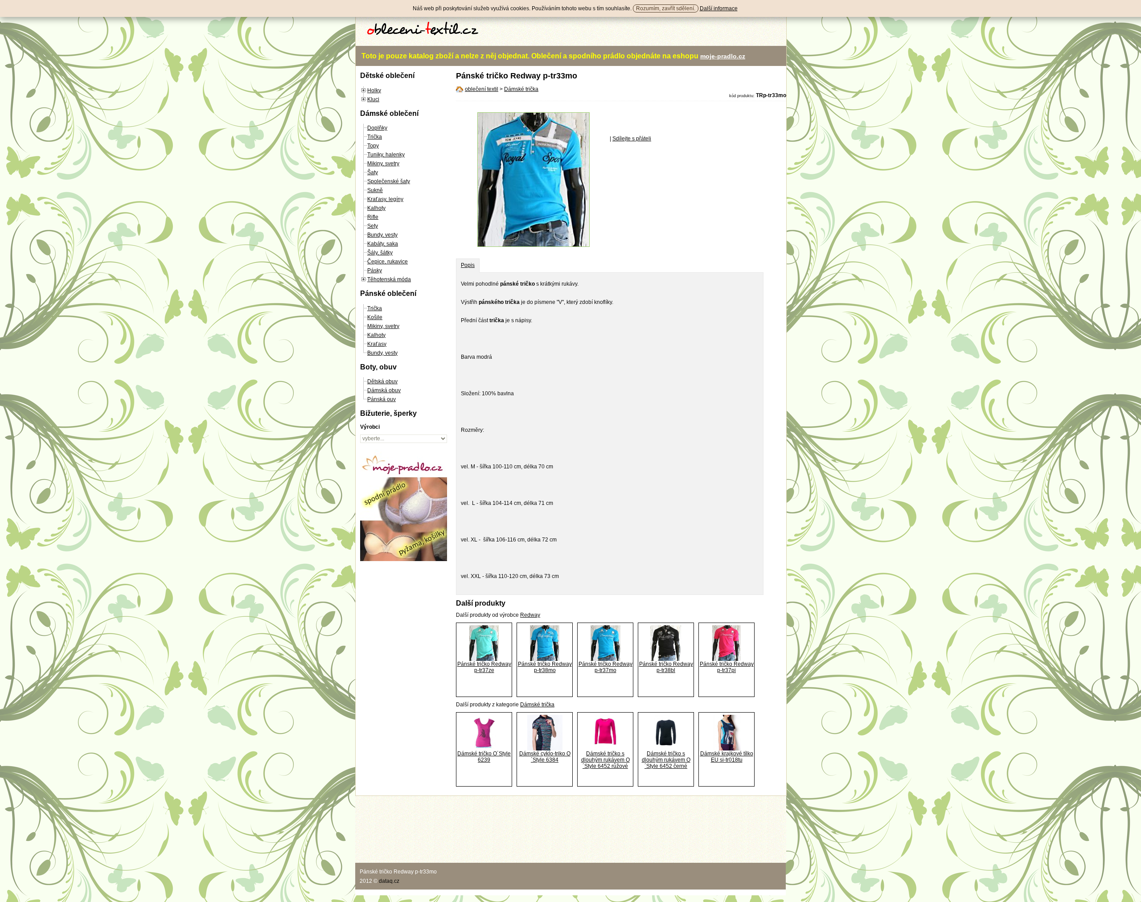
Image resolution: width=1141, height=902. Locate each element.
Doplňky (377, 128)
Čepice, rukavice (387, 261)
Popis (468, 265)
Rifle (372, 217)
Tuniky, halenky (386, 155)
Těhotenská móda (389, 279)
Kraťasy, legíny (385, 199)
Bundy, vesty (382, 235)
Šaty (372, 172)
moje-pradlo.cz (722, 56)
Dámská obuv (384, 390)
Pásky (374, 270)
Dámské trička (521, 89)
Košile (374, 317)
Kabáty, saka (382, 244)
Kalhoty (376, 208)
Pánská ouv (381, 399)
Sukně (375, 190)
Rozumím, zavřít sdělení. (665, 8)
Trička (374, 137)
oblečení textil (481, 89)
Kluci (373, 99)
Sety (372, 226)
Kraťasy (376, 344)
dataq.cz (389, 881)
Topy (373, 146)
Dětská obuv (382, 381)
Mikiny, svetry (383, 163)
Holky (374, 90)
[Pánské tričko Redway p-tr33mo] (533, 245)
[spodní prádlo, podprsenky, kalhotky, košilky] (403, 559)
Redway (530, 615)
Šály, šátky (380, 253)
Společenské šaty (388, 181)
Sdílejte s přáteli (631, 138)
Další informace (719, 8)
